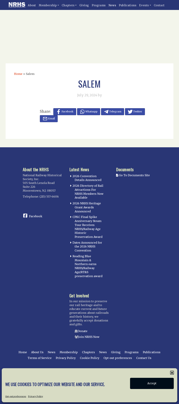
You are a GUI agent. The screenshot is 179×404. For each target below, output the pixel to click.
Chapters (68, 5)
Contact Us (143, 358)
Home (18, 74)
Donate (82, 331)
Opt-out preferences (15, 396)
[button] (172, 372)
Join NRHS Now (88, 337)
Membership (48, 5)
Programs (99, 5)
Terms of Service (40, 358)
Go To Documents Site (134, 175)
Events (144, 5)
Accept (151, 383)
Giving (84, 5)
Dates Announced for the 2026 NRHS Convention (87, 246)
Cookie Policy (89, 358)
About (32, 5)
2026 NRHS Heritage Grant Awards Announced (87, 207)
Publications (127, 5)
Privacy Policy (35, 396)
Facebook (35, 216)
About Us (37, 352)
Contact (159, 5)
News (112, 5)
